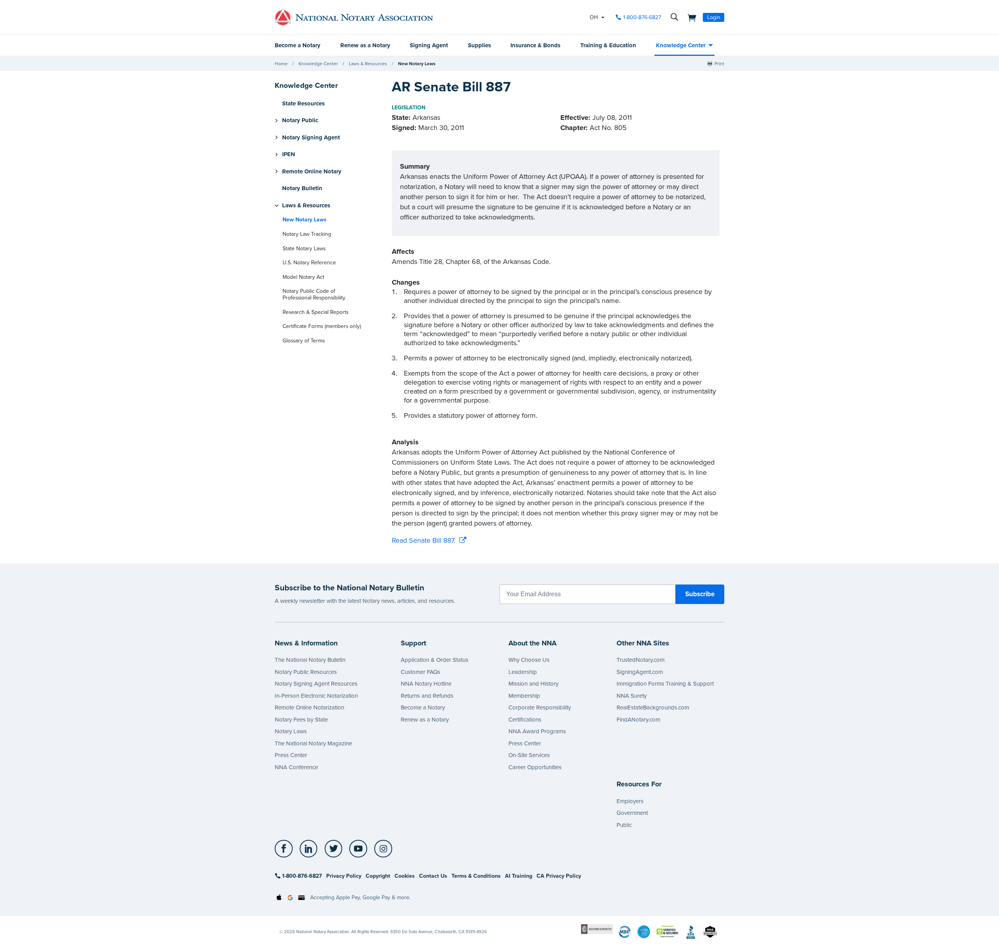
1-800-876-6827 (642, 17)
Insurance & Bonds (535, 45)
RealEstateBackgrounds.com (653, 707)
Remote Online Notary (311, 171)
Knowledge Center (681, 45)
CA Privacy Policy (559, 876)
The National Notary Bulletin (310, 659)
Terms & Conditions (476, 876)
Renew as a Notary (365, 45)
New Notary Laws (417, 63)
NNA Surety (632, 695)
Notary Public (300, 120)
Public (624, 825)
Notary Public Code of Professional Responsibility (314, 294)
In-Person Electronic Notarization (316, 695)
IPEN (288, 154)
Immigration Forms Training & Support (665, 683)
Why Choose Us (528, 659)
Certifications (524, 719)
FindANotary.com (638, 719)
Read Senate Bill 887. (423, 540)
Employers (630, 801)
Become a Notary (297, 45)
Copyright (378, 876)
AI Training (518, 876)
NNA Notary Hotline (426, 683)
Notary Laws (291, 731)
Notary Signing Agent (311, 137)
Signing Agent (429, 45)
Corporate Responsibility (539, 707)
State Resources (303, 103)
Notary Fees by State (301, 719)
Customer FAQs (420, 671)
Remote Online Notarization (309, 707)
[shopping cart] (689, 17)
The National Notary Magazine (313, 743)
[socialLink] (286, 849)
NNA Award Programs (537, 731)
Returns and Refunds (427, 695)
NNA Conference (296, 767)
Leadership (522, 671)
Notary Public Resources (306, 671)
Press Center (291, 755)
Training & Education (608, 45)
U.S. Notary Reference (309, 262)
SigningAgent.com (640, 671)
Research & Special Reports (315, 312)
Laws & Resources (368, 63)
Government (632, 812)
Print (719, 63)
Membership (524, 695)
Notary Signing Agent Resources (316, 683)
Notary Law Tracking (307, 234)
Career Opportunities (535, 767)
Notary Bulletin (302, 188)
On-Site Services (529, 755)
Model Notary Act (303, 277)
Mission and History (533, 683)
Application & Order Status (434, 659)
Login (713, 17)
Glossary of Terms (304, 340)
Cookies (405, 876)
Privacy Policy (343, 876)
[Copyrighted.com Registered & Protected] (597, 928)
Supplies (479, 45)
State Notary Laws (304, 248)
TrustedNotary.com (641, 659)
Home (281, 63)
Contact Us (433, 876)
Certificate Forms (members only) (322, 326)
